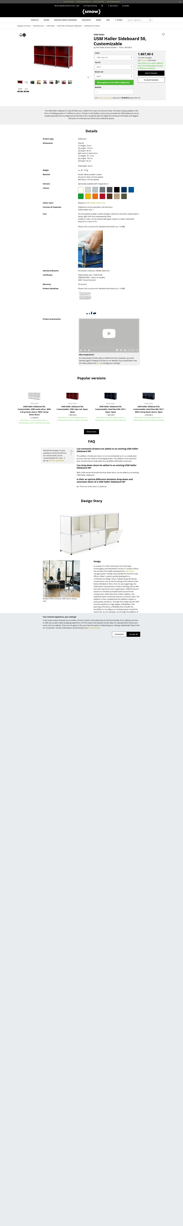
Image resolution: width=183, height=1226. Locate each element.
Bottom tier (99, 72)
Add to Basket (151, 73)
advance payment (105, 98)
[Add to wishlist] (163, 34)
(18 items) (92, 26)
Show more (91, 432)
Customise (119, 634)
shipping (144, 60)
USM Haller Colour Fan (95, 203)
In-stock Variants (151, 80)
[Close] (180, 2)
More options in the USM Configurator (113, 82)
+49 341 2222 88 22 (56, 460)
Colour (97, 53)
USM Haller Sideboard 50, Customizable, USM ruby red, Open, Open (72, 409)
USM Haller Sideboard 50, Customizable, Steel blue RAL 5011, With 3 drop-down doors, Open (148, 409)
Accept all (133, 634)
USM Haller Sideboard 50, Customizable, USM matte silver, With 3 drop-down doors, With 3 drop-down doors (34, 410)
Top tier (98, 62)
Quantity (98, 87)
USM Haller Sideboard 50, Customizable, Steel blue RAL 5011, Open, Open (110, 409)
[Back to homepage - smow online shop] (91, 11)
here (99, 363)
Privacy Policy (94, 628)
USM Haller (129, 571)
